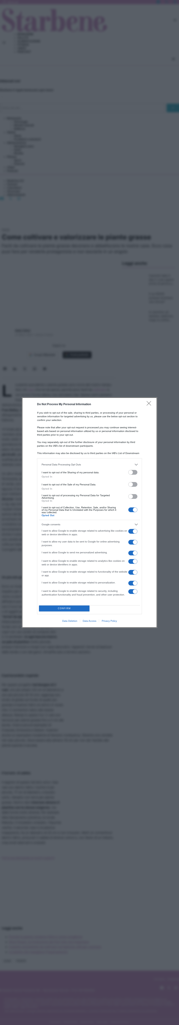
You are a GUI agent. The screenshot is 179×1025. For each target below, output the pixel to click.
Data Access (89, 620)
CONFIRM (64, 608)
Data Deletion (69, 620)
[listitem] (89, 464)
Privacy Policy (109, 620)
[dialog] (89, 513)
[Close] (150, 404)
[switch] (132, 472)
